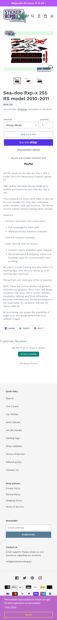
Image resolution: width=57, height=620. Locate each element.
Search (10, 398)
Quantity (44, 119)
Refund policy (13, 462)
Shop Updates (14, 446)
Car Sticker (12, 414)
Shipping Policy (14, 500)
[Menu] (52, 16)
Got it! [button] (28, 615)
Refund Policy (13, 494)
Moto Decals (13, 422)
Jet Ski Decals (14, 430)
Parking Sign (13, 438)
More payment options (28, 149)
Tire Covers (12, 406)
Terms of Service (15, 454)
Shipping (22, 109)
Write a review (28, 354)
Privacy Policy (13, 488)
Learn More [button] (11, 607)
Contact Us (12, 470)
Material (8, 119)
